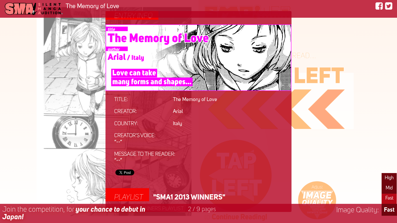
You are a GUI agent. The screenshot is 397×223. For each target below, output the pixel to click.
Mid (389, 188)
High (389, 178)
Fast (389, 198)
